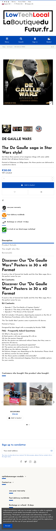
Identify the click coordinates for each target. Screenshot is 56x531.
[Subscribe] (51, 451)
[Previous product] (52, 47)
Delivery (14, 1)
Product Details (9, 245)
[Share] (2, 200)
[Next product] (53, 47)
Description (7, 241)
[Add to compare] (41, 192)
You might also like (10, 249)
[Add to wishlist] (14, 192)
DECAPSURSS (15, 411)
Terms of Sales (22, 1)
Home (29, 1)
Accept (7, 526)
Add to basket (29, 185)
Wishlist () (19, 4)
